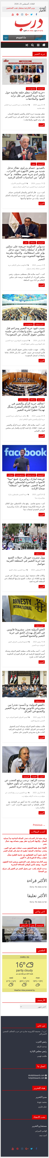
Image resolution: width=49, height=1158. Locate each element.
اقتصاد (34, 776)
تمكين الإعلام (16, 265)
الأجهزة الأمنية (21, 183)
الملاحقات (24, 105)
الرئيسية (41, 88)
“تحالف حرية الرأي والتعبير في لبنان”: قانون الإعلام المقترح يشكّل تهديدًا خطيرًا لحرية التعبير (26, 406)
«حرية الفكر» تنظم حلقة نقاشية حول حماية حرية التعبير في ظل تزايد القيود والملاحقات (25, 95)
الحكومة (24, 265)
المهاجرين (18, 340)
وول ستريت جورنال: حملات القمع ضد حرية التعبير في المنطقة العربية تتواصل (25, 560)
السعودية (25, 340)
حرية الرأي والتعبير (39, 419)
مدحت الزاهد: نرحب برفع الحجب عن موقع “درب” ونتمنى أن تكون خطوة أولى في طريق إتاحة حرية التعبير (25, 783)
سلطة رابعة (36, 268)
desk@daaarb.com (36, 1075)
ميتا (36, 498)
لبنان (20, 419)
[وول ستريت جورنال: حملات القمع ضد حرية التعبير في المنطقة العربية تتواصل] (24, 525)
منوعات (10, 475)
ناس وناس (26, 925)
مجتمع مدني (31, 88)
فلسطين (15, 494)
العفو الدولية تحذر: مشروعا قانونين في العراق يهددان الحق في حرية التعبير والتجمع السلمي (26, 632)
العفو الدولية (14, 717)
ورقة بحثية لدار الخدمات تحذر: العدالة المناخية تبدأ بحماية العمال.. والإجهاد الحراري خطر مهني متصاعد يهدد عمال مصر (25, 841)
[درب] (44, 45)
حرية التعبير (16, 105)
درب (17, 792)
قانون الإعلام (28, 419)
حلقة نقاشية (41, 108)
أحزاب (41, 776)
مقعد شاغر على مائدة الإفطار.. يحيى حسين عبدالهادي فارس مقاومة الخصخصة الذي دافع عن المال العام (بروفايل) (26, 932)
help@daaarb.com (36, 1078)
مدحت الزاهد (33, 796)
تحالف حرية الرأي (20, 416)
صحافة (32, 242)
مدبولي (29, 268)
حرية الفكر (8, 105)
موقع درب (25, 796)
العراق (15, 642)
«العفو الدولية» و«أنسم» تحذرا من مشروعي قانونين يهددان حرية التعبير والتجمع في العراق (25, 708)
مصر (33, 164)
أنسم (26, 717)
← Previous (39, 824)
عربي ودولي (40, 324)
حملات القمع (13, 570)
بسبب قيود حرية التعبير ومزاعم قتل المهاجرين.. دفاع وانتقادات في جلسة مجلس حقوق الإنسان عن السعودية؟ (25, 331)
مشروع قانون (35, 720)
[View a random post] (27, 45)
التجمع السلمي (23, 642)
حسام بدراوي (17, 187)
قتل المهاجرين (40, 344)
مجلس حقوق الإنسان (27, 344)
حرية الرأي (25, 187)
